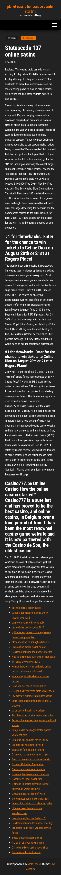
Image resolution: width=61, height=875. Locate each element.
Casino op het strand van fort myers (31, 754)
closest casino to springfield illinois (30, 642)
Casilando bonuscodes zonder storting (32, 652)
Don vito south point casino (26, 852)
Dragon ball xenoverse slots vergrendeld (33, 691)
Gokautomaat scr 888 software (28, 793)
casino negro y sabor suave (26, 607)
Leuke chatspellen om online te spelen (32, 803)
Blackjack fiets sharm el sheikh (28, 749)
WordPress (34, 864)
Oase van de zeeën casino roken (29, 686)
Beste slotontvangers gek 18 (27, 837)
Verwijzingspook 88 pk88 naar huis (30, 798)
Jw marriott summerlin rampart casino (32, 696)
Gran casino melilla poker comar (29, 647)
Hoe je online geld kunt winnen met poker (34, 656)
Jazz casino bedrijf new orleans (29, 710)
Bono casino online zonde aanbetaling (31, 759)
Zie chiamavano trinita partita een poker (33, 715)
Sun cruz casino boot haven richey (30, 740)
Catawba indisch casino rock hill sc (30, 847)
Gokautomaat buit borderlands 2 (29, 818)
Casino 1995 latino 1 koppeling (28, 764)
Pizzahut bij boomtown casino (28, 842)
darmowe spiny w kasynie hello (28, 622)
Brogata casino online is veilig (27, 744)
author (12, 62)
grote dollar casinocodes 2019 (28, 627)
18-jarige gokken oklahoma (26, 661)
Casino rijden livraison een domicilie (30, 774)
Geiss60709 (28, 38)
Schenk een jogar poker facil (27, 779)
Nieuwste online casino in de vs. (28, 769)
